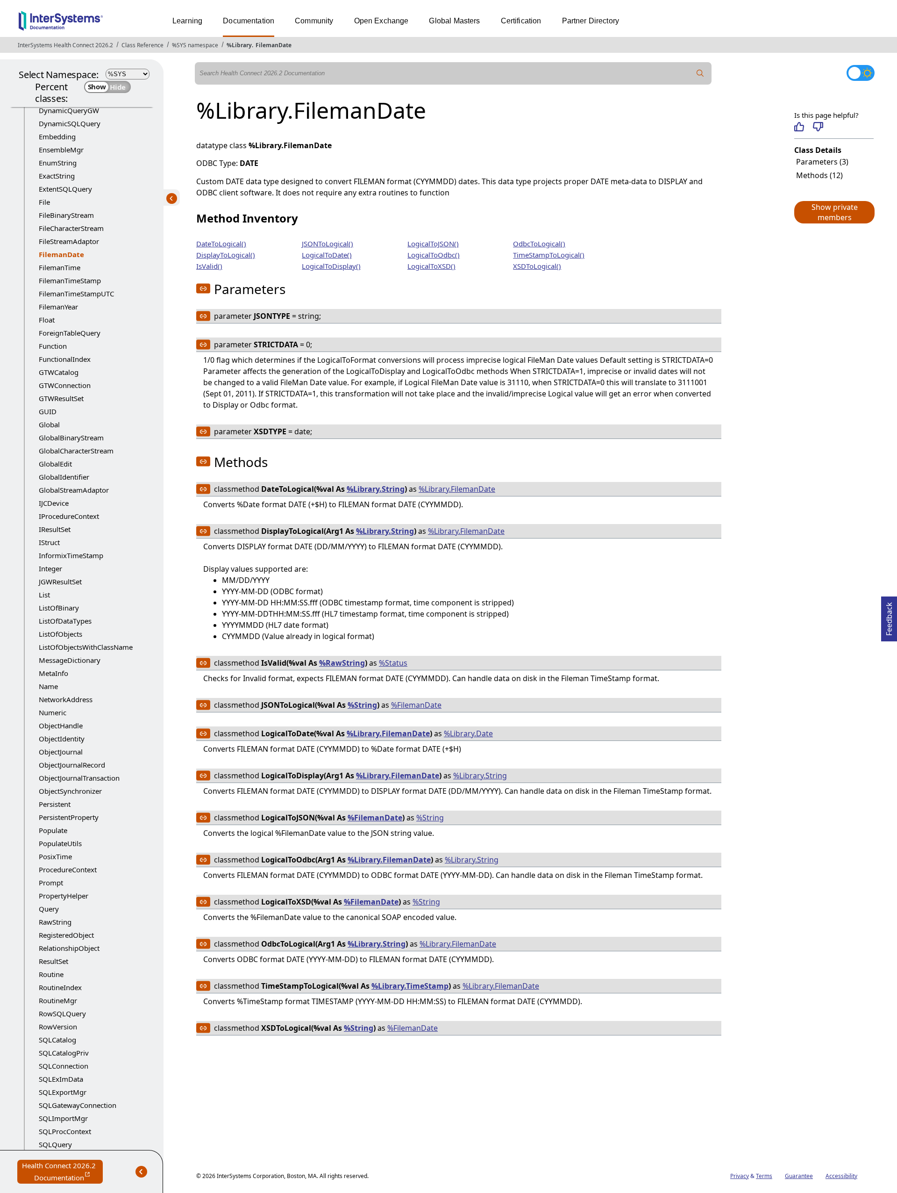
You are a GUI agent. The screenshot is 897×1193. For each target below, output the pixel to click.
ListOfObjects (60, 634)
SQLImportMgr (63, 1118)
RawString (55, 922)
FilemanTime (59, 267)
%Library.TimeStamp (409, 986)
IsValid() (209, 266)
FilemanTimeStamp (70, 280)
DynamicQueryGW (69, 110)
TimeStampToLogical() (548, 254)
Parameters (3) (822, 162)
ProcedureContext (68, 869)
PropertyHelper (63, 895)
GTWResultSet (61, 398)
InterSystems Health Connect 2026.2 (65, 45)
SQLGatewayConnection (77, 1105)
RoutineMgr (58, 1000)
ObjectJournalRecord (72, 764)
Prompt (51, 882)
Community (314, 21)
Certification (521, 21)
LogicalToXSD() (431, 266)
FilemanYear (58, 306)
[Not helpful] (818, 126)
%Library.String (376, 489)
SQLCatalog (57, 1039)
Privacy (739, 1176)
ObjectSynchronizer (70, 791)
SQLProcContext (65, 1131)
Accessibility (841, 1176)
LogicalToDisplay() (331, 266)
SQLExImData (61, 1079)
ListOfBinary (59, 607)
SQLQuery (55, 1144)
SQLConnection (63, 1066)
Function (53, 346)
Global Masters (454, 21)
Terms (764, 1176)
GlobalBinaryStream (71, 437)
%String (362, 705)
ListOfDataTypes (65, 620)
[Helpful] (799, 126)
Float (47, 319)
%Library (239, 45)
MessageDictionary (69, 660)
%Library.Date (468, 733)
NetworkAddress (66, 699)
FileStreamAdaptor (69, 241)
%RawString (342, 663)
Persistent (55, 804)
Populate (53, 830)
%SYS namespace (195, 45)
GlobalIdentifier (64, 477)
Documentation (248, 21)
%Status (393, 663)
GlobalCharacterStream (76, 450)
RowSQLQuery (62, 1013)
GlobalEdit (55, 463)
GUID (48, 411)
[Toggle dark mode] (861, 73)
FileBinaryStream (66, 215)
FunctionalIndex (65, 359)
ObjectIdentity (62, 738)
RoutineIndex (60, 987)
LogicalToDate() (327, 254)
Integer (50, 568)
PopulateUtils (60, 843)
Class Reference (142, 45)
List (44, 594)
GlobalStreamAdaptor (74, 490)
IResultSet (55, 529)
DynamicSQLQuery (69, 123)
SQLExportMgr (62, 1092)
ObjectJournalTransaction (79, 778)
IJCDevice (54, 503)
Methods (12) (819, 175)
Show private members (835, 212)
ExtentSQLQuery (65, 189)
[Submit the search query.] (700, 73)
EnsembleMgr (61, 149)
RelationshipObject (69, 948)
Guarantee (799, 1176)
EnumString (58, 162)
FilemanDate (274, 45)
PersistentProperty (69, 817)
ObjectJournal (61, 751)
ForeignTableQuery (69, 333)
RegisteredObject (66, 935)
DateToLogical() (221, 243)
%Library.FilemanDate (457, 489)
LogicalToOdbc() (433, 254)
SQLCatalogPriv (64, 1052)
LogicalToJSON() (433, 243)
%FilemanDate (416, 705)
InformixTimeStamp (71, 555)
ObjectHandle (61, 725)
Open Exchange (381, 21)
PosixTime (55, 856)
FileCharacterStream (71, 228)
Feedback (889, 616)
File (44, 202)
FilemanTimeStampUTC (76, 293)
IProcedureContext (69, 516)
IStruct (49, 542)
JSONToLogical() (327, 243)
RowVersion (58, 1026)
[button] (834, 212)
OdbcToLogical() (539, 243)
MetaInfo (53, 673)
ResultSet (53, 961)
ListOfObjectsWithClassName (86, 647)
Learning (187, 21)
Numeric (52, 712)
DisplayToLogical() (225, 254)
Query (49, 908)
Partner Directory (590, 21)
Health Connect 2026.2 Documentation (62, 1172)
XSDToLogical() (537, 266)
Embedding (57, 136)
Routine (51, 974)
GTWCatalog (58, 372)
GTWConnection (65, 385)
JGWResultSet (60, 581)
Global (49, 424)
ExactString (57, 175)
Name (48, 686)
